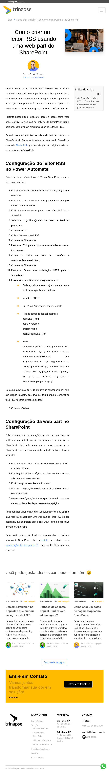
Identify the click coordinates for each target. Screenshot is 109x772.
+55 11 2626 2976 (92, 725)
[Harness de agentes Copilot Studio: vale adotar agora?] (54, 590)
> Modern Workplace (42, 740)
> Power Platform (40, 728)
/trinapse (91, 736)
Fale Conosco (37, 757)
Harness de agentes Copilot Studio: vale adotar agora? (53, 611)
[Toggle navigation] (102, 10)
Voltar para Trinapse (16, 2)
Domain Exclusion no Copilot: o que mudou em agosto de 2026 (20, 611)
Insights (34, 753)
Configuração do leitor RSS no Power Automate (88, 99)
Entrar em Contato (78, 684)
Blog (10, 20)
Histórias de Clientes (40, 749)
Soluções (35, 725)
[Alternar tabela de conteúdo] (97, 94)
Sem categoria (29, 601)
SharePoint (99, 601)
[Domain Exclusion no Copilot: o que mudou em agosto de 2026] (20, 590)
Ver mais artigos (54, 662)
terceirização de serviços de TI (22, 545)
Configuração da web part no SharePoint (87, 106)
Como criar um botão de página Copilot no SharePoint (87, 611)
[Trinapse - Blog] (17, 10)
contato (44, 540)
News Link (22, 145)
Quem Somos (37, 721)
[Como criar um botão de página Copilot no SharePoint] (88, 590)
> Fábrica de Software (42, 744)
